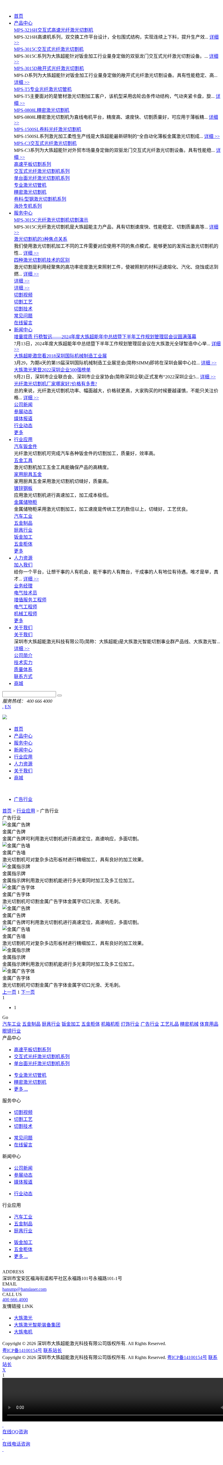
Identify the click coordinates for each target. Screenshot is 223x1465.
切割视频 (23, 294)
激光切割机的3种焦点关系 (40, 239)
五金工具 (23, 460)
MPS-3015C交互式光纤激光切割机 (49, 49)
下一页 (28, 992)
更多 (18, 432)
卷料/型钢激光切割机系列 (40, 199)
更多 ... (21, 1089)
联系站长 (52, 1350)
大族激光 (23, 1317)
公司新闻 (23, 404)
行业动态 (23, 425)
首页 (18, 16)
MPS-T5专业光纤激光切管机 (43, 89)
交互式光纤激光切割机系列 (42, 171)
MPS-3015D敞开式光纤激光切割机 (49, 68)
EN (8, 706)
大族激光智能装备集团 (37, 1324)
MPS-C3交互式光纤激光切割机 (45, 143)
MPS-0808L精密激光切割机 (41, 110)
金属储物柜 (25, 502)
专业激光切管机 (30, 185)
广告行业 (23, 799)
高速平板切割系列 (32, 164)
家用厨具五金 (28, 474)
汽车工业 (23, 516)
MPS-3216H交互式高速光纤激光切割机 (53, 30)
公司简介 (23, 655)
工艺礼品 (169, 1024)
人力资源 (23, 558)
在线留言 (23, 322)
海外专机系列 (28, 206)
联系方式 (23, 676)
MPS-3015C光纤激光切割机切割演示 (51, 219)
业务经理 (23, 585)
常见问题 (23, 315)
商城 (18, 683)
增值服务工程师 (30, 599)
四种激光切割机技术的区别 (42, 260)
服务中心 (23, 213)
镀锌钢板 (23, 488)
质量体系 (23, 669)
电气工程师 (25, 606)
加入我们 (23, 564)
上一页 (9, 992)
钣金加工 (23, 537)
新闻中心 (23, 329)
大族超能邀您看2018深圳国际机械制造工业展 (60, 355)
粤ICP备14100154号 (22, 1350)
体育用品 (209, 1024)
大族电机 (23, 1331)
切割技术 (23, 308)
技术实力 (23, 662)
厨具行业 (23, 530)
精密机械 (189, 1024)
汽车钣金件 (25, 446)
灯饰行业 (130, 1024)
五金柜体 (23, 544)
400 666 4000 (15, 1299)
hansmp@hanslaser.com (24, 1289)
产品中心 (23, 23)
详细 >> (22, 82)
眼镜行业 (11, 1031)
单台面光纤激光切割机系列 (42, 178)
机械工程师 (25, 613)
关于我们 (23, 627)
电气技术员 (25, 592)
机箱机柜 (110, 1024)
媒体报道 (23, 418)
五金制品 (23, 523)
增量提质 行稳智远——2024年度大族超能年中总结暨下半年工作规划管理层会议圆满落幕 (105, 336)
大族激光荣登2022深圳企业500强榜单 (52, 369)
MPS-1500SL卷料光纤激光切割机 (47, 129)
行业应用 (23, 439)
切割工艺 (23, 301)
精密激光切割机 (30, 192)
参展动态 (23, 411)
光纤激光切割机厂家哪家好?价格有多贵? (55, 383)
